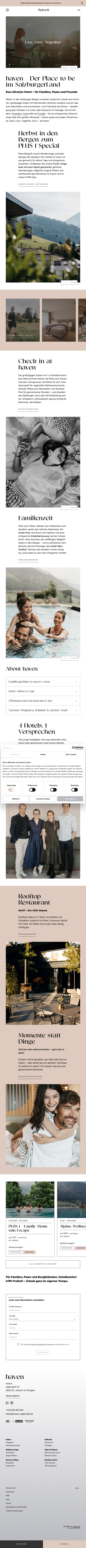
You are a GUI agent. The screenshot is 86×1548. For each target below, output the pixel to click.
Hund (25, 114)
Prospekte (10, 1463)
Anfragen (21, 1544)
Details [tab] (43, 754)
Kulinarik (48, 1439)
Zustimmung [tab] (15, 754)
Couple (41, 114)
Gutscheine (10, 1466)
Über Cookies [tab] (71, 754)
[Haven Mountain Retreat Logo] (44, 10)
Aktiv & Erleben (51, 1450)
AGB (7, 1495)
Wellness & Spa (12, 1450)
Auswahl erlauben (43, 799)
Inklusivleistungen (13, 1445)
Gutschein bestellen (30, 1076)
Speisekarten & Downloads (16, 1507)
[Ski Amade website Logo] (18, 1422)
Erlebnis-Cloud (50, 1455)
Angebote (10, 1442)
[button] (73, 68)
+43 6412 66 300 (14, 1410)
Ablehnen (15, 799)
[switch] (32, 790)
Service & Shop (12, 1460)
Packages (48, 1445)
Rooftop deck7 (51, 1460)
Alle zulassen (70, 799)
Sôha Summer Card (52, 1453)
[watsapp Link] (7, 10)
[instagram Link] (11, 1403)
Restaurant (49, 1442)
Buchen (64, 1544)
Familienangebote (28, 560)
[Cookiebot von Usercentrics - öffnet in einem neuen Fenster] (73, 748)
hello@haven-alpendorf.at (19, 1414)
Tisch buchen (50, 1463)
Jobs (8, 1499)
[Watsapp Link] (7, 1403)
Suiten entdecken (28, 409)
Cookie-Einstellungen (14, 1511)
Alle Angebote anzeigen (43, 1264)
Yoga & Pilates (11, 1455)
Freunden (17, 114)
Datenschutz (11, 1488)
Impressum (10, 1492)
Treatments (10, 1453)
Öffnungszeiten (27, 934)
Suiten (8, 1439)
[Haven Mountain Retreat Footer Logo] (15, 1378)
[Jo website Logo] (9, 1422)
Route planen (13, 1396)
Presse (8, 1503)
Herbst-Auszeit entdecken (33, 184)
